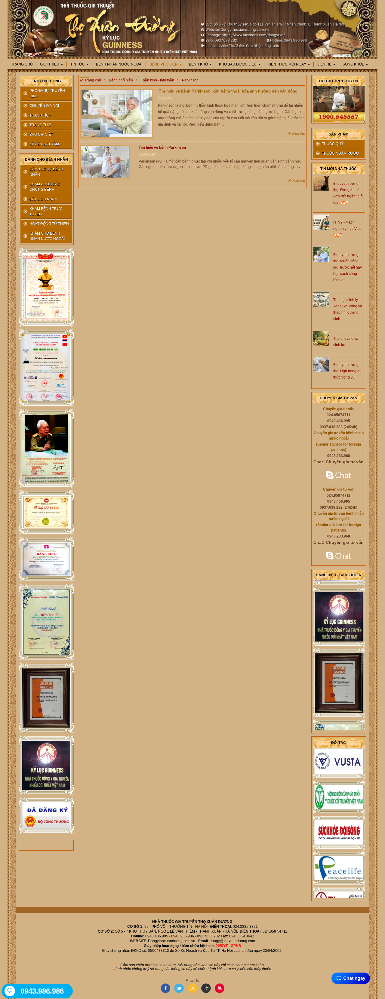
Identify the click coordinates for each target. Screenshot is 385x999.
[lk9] (46, 816)
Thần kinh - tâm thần (157, 80)
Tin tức (77, 64)
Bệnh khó (198, 64)
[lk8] (46, 765)
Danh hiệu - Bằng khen (339, 575)
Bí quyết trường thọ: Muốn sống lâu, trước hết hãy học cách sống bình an (347, 267)
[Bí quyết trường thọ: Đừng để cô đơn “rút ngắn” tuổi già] (321, 183)
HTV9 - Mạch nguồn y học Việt (347, 225)
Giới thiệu (49, 64)
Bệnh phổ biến (163, 64)
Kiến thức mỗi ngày (287, 64)
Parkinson (190, 80)
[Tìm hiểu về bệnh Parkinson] (104, 161)
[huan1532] (339, 476)
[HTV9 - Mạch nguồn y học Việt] (321, 222)
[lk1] (46, 287)
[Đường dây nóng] (10, 991)
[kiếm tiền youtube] (46, 559)
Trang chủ (22, 64)
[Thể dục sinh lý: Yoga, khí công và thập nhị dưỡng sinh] (321, 299)
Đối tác (338, 743)
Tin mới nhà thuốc (338, 169)
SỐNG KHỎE (353, 64)
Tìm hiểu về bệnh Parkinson (162, 147)
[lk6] (46, 622)
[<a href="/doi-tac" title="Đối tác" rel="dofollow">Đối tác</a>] (339, 752)
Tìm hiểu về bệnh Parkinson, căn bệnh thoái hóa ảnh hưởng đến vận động (227, 91)
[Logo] (192, 28)
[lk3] (46, 448)
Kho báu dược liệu (238, 64)
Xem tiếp (298, 133)
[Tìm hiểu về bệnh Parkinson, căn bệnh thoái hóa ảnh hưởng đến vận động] (117, 113)
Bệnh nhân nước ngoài (119, 64)
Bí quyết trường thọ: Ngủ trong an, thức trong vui (347, 371)
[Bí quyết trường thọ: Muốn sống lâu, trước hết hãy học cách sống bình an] (321, 254)
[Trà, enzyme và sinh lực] (321, 338)
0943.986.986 (42, 991)
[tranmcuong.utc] (339, 556)
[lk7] (46, 698)
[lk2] (46, 368)
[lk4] (46, 512)
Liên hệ (324, 64)
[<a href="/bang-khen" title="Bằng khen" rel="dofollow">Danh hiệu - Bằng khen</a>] (339, 607)
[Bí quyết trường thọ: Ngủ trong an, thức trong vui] (321, 364)
